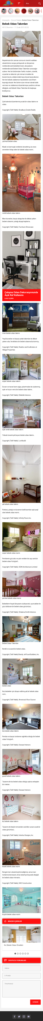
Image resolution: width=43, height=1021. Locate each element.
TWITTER (19, 1017)
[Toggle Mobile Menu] (19, 3)
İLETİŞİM (29, 1017)
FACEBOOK (14, 1017)
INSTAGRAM (24, 1017)
